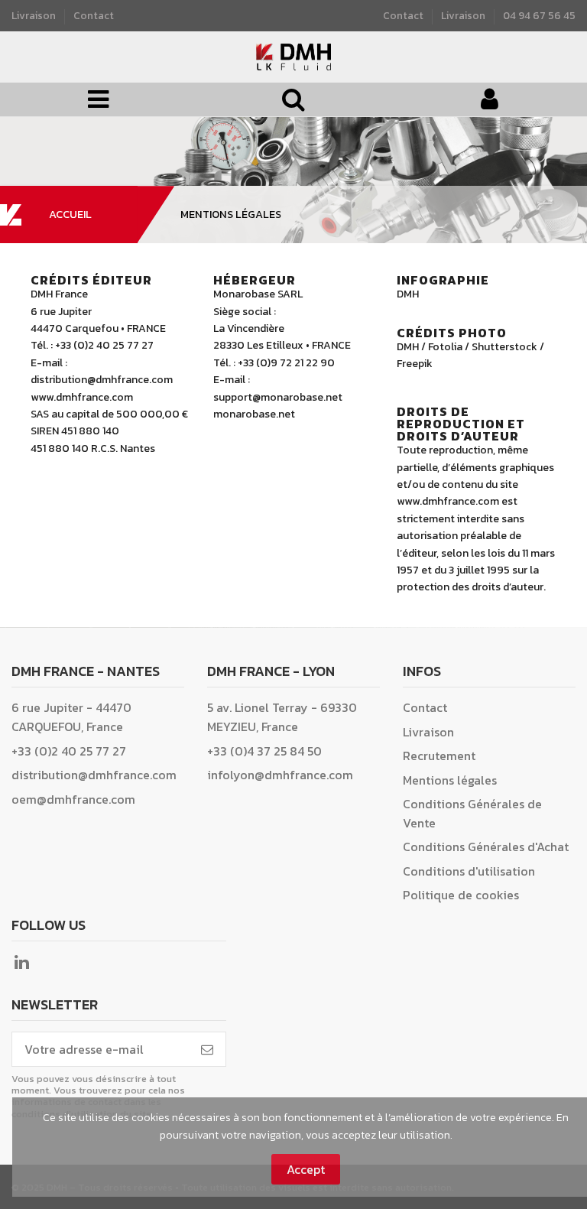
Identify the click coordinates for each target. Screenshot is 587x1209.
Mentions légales (450, 780)
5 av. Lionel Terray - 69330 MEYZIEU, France (282, 717)
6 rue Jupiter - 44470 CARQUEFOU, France (71, 717)
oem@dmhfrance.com (73, 799)
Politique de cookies (461, 895)
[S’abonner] (207, 1048)
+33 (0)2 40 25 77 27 (68, 751)
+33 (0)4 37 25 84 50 (264, 751)
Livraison (34, 15)
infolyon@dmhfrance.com (280, 774)
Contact (93, 15)
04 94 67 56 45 (539, 15)
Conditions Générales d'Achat (486, 846)
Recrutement (439, 755)
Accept (306, 1169)
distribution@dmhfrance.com (94, 774)
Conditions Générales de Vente (472, 813)
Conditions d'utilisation (469, 871)
